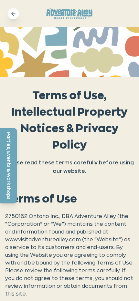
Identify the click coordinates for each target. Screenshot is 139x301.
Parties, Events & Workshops (8, 165)
